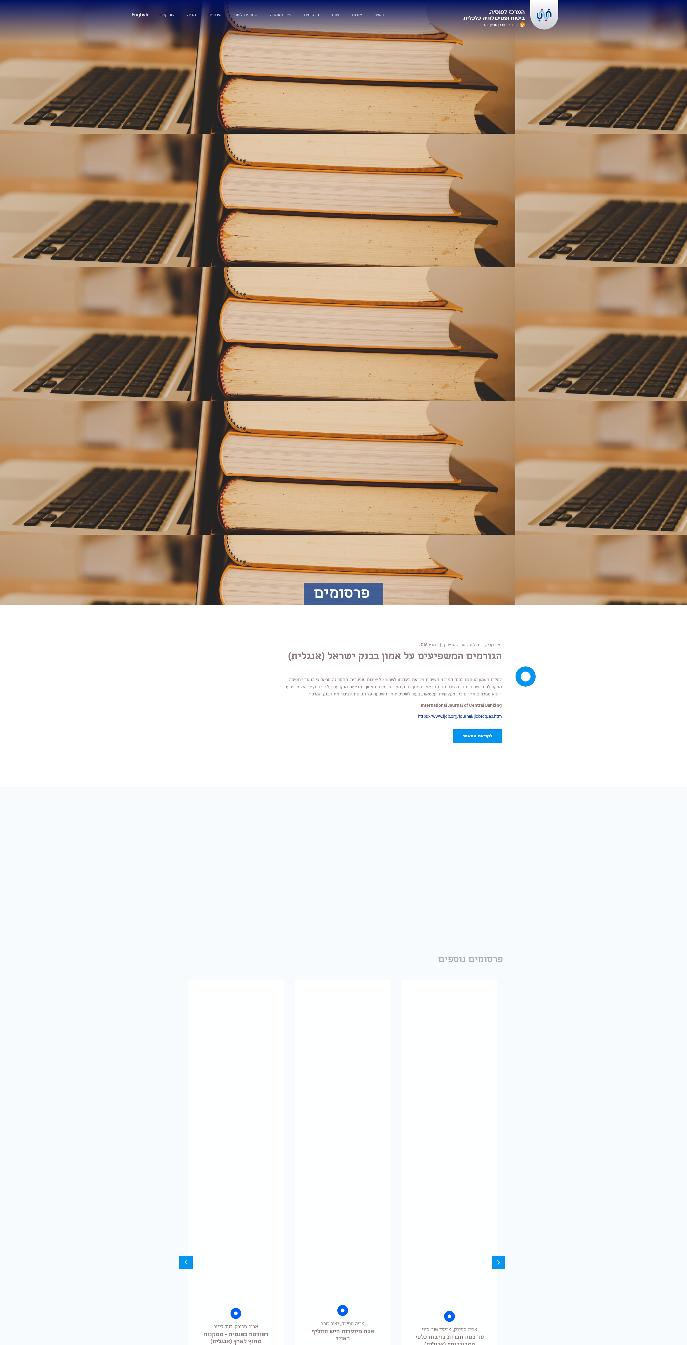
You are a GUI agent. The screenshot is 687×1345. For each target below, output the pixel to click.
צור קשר (166, 15)
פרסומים (311, 15)
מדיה (191, 15)
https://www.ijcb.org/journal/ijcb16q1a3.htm (460, 716)
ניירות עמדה (280, 15)
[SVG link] (494, 18)
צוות (335, 15)
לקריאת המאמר (477, 736)
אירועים (215, 15)
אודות (357, 15)
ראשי (379, 15)
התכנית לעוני (245, 15)
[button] (498, 1262)
